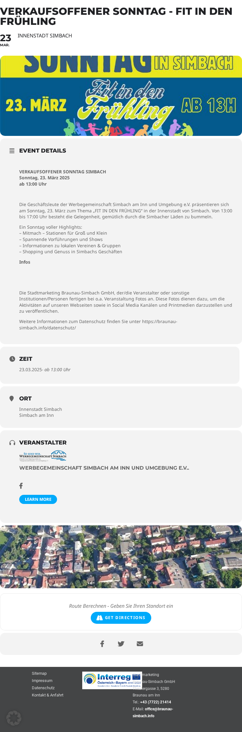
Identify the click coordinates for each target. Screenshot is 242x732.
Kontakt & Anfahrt (47, 695)
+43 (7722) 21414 (155, 702)
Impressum (42, 681)
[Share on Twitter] (121, 644)
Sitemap (39, 674)
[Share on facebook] (102, 644)
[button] (14, 718)
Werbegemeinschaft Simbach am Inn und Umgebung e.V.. (104, 468)
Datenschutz (43, 688)
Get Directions (125, 617)
